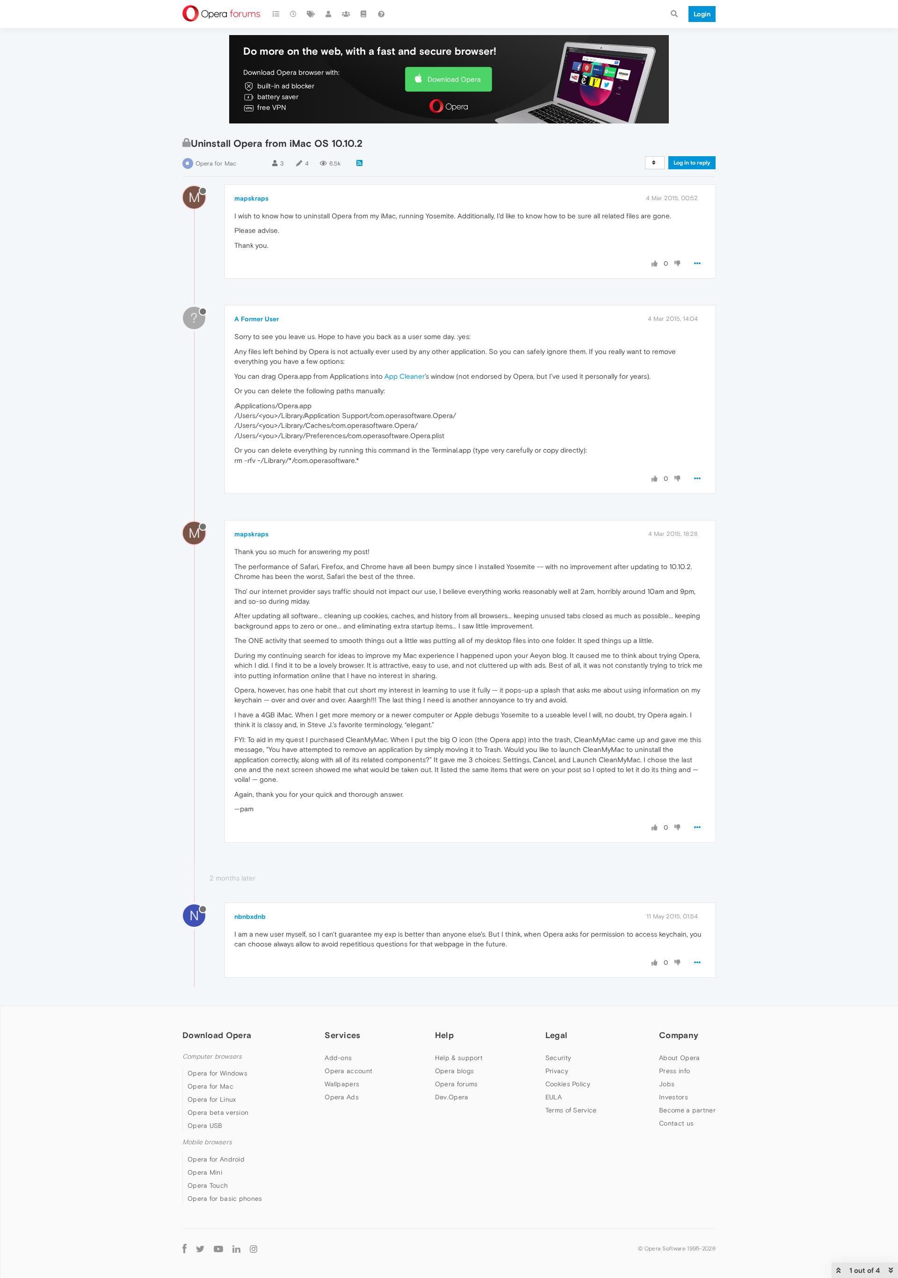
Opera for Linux (212, 1099)
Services (342, 1035)
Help (444, 1035)
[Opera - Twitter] (200, 1248)
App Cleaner (404, 376)
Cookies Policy (567, 1084)
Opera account (348, 1071)
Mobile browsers (207, 1142)
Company (678, 1035)
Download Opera (454, 79)
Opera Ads (342, 1097)
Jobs (666, 1084)
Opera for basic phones (225, 1198)
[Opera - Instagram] (253, 1248)
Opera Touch (208, 1185)
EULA (553, 1097)
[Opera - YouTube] (218, 1248)
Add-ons (338, 1057)
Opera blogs (454, 1071)
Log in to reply (692, 162)
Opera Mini (205, 1172)
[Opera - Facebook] (184, 1249)
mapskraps (251, 198)
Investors (673, 1097)
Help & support (459, 1057)
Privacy (556, 1071)
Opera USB (205, 1125)
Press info (674, 1071)
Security (558, 1057)
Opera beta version (218, 1112)
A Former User (256, 319)
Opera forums (456, 1084)
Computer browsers (212, 1057)
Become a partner (687, 1110)
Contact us (676, 1123)
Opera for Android (216, 1159)
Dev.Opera (452, 1097)
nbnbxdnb (250, 916)
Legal (556, 1035)
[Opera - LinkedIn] (236, 1248)
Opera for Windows (217, 1073)
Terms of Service (571, 1110)
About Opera (679, 1057)
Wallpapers (342, 1084)
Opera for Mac (216, 163)
